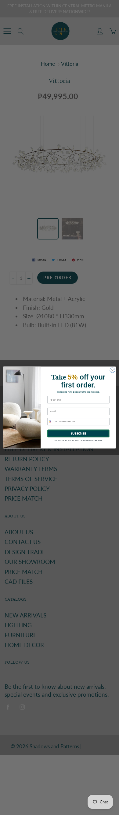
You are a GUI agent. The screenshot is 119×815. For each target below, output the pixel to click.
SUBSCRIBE (78, 433)
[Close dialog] (112, 370)
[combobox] (53, 421)
